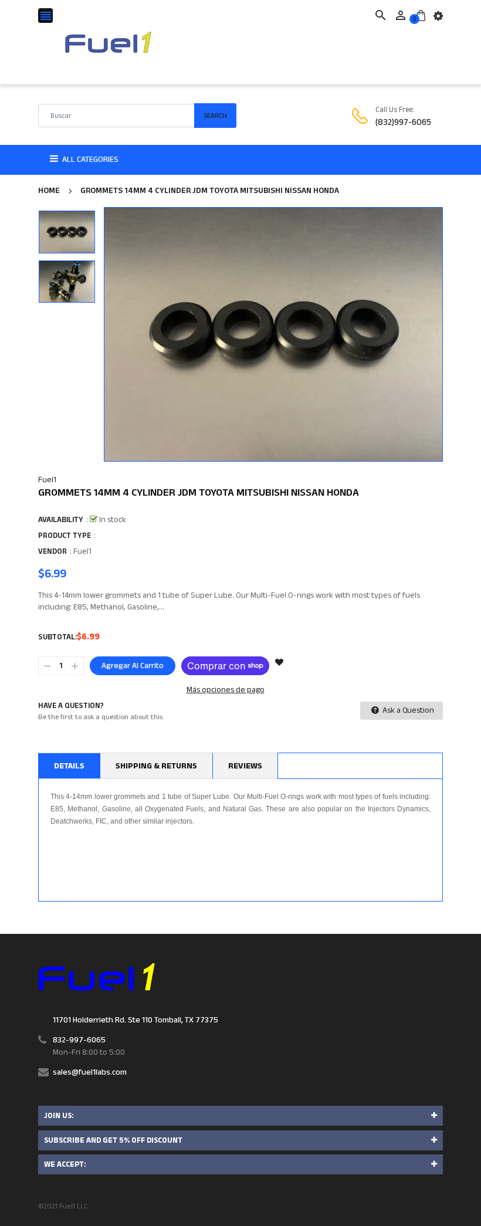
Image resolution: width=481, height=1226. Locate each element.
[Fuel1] (96, 977)
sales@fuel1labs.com (90, 1072)
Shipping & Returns (156, 766)
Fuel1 (47, 480)
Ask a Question (407, 710)
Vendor (52, 551)
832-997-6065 (79, 1040)
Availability (60, 519)
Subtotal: (57, 637)
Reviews (245, 766)
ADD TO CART (360, 1196)
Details (69, 766)
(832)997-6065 (403, 122)
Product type (64, 535)
